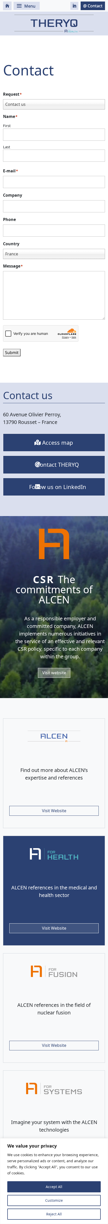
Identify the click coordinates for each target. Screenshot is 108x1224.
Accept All (54, 1186)
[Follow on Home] (7, 6)
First (7, 125)
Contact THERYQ (57, 464)
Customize (54, 1200)
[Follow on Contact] (93, 6)
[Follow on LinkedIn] (74, 6)
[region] (54, 1181)
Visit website (54, 673)
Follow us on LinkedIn (57, 487)
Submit (12, 352)
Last (6, 146)
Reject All (54, 1214)
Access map (57, 442)
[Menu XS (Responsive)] (27, 6)
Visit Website (54, 810)
